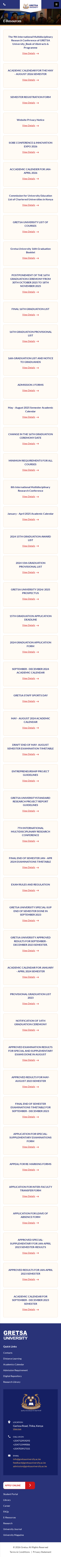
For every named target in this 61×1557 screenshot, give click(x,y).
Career (6, 1505)
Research (8, 1523)
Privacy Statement (42, 1552)
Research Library (11, 1381)
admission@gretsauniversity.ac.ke (30, 1466)
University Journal (12, 1529)
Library (7, 1500)
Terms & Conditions (20, 1552)
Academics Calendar (13, 1364)
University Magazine (13, 1535)
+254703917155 (21, 1448)
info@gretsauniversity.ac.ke (27, 1459)
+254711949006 (21, 1444)
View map (17, 1429)
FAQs (6, 1511)
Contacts (7, 1352)
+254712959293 (4, 4)
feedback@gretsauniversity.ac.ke (29, 1462)
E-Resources (9, 1517)
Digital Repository (12, 1376)
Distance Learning (12, 1358)
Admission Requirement (15, 1370)
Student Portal (10, 1494)
